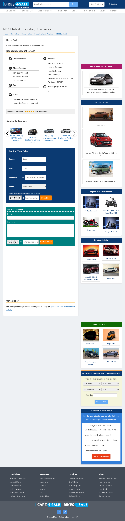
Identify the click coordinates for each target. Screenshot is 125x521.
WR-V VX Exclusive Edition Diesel (32, 140)
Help (100, 482)
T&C (100, 493)
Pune (19, 482)
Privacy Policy (108, 493)
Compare (113, 11)
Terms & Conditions (34, 193)
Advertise (107, 482)
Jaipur (22, 493)
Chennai (13, 486)
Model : (12, 186)
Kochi (19, 486)
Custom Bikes (44, 496)
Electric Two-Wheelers (47, 478)
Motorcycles (44, 482)
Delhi (11, 489)
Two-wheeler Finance (76, 478)
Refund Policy (103, 489)
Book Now (45, 198)
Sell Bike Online (11, 11)
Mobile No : (13, 177)
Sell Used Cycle (74, 496)
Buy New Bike (89, 11)
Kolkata (12, 496)
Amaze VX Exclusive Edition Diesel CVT (49, 138)
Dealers (102, 11)
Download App (111, 478)
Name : (12, 159)
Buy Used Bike (27, 11)
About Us (102, 478)
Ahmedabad (14, 493)
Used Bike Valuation (45, 11)
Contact (101, 486)
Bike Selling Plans (75, 486)
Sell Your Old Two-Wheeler (101, 411)
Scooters (43, 486)
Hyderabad (22, 478)
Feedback (109, 486)
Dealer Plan (62, 11)
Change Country (104, 496)
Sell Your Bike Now (101, 456)
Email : (12, 168)
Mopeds (42, 489)
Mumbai (13, 482)
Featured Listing (74, 489)
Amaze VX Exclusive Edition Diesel (65, 138)
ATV (41, 493)
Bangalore (13, 478)
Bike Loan (75, 11)
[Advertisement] (62, 20)
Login (113, 4)
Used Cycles (21, 496)
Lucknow (18, 489)
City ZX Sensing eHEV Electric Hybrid (16, 138)
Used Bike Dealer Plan (76, 493)
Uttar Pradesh (96, 4)
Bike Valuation (74, 482)
